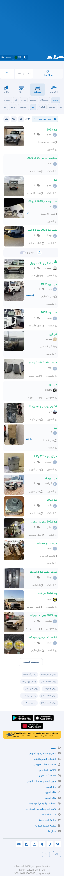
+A (56, 854)
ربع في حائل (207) (31, 689)
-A (46, 854)
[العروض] (6, 119)
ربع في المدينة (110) (49, 703)
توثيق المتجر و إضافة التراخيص (42, 781)
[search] (7, 74)
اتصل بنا (52, 831)
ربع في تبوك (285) (29, 682)
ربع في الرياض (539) (49, 674)
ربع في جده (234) (50, 689)
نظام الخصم (51, 798)
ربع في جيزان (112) (29, 696)
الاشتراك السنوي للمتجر (45, 759)
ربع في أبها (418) (29, 674)
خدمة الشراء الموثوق (47, 775)
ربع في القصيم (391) (49, 682)
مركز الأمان (51, 787)
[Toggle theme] (25, 57)
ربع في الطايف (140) (49, 696)
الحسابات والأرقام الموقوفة (43, 803)
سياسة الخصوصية (48, 820)
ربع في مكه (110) (29, 703)
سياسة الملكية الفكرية (46, 826)
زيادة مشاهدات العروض (45, 764)
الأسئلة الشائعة (49, 814)
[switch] (23, 252)
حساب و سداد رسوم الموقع (43, 753)
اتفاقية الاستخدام (48, 770)
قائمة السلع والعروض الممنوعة (41, 809)
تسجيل (53, 748)
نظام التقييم (51, 792)
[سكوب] (14, 119)
